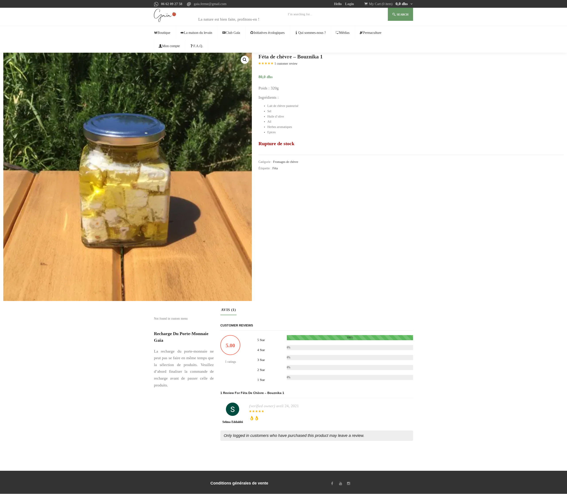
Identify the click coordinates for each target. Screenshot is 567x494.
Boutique (163, 33)
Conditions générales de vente (239, 483)
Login (349, 4)
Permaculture (372, 33)
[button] (391, 4)
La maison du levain (198, 33)
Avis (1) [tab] (228, 310)
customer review (285, 63)
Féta (275, 168)
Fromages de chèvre (285, 162)
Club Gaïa (233, 33)
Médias (344, 33)
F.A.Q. (198, 46)
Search (402, 14)
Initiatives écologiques (269, 33)
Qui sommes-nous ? (312, 33)
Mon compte (171, 46)
